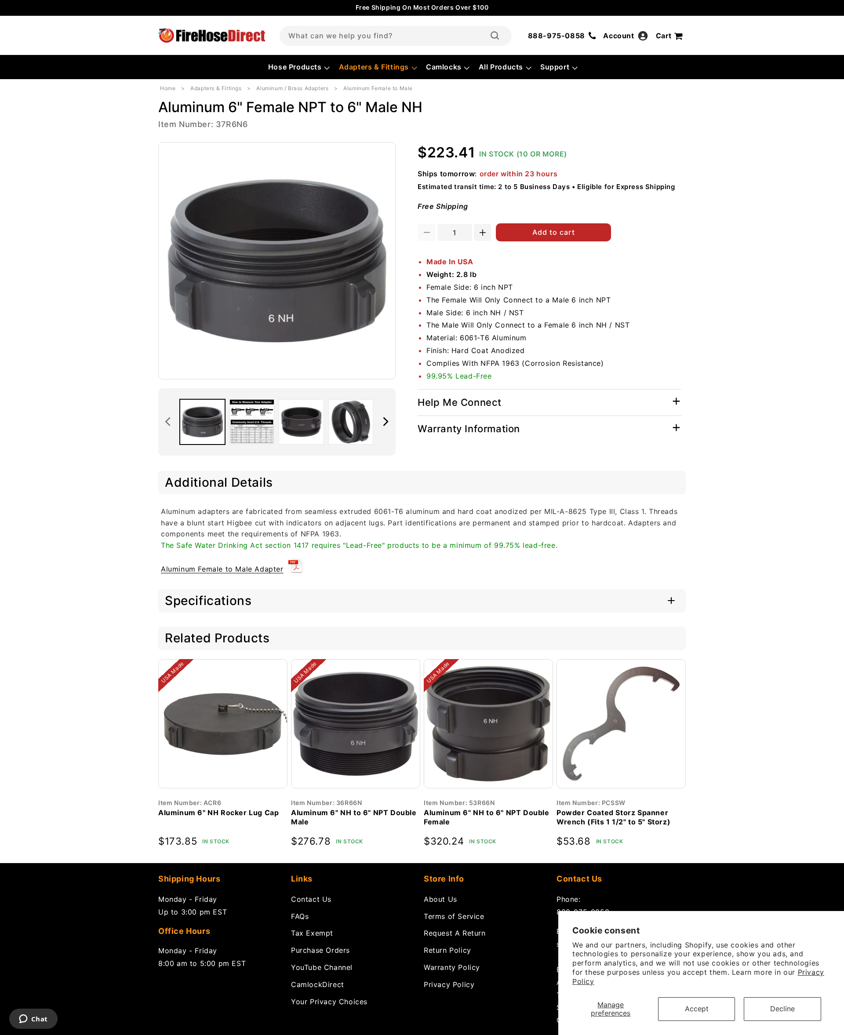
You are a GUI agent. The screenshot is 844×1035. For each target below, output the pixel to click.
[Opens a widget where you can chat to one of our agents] (33, 1020)
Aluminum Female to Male (378, 88)
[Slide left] (168, 421)
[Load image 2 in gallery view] (252, 422)
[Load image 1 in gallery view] (202, 422)
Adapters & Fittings (215, 88)
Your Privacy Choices (329, 1001)
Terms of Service (454, 915)
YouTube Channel (322, 966)
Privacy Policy (449, 984)
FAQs (300, 915)
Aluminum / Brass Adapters (292, 88)
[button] (298, 67)
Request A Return (455, 933)
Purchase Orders (320, 950)
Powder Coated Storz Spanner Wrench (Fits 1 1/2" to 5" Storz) (613, 817)
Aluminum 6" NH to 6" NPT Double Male (354, 817)
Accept (697, 1008)
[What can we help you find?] (495, 35)
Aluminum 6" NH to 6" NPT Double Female (486, 817)
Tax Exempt (312, 933)
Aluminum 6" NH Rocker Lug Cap (218, 812)
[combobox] (396, 36)
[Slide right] (386, 421)
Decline (782, 1008)
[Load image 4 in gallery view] (351, 422)
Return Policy (447, 950)
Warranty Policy (452, 966)
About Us (440, 898)
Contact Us (311, 898)
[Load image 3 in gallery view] (301, 422)
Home (167, 88)
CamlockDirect (317, 984)
